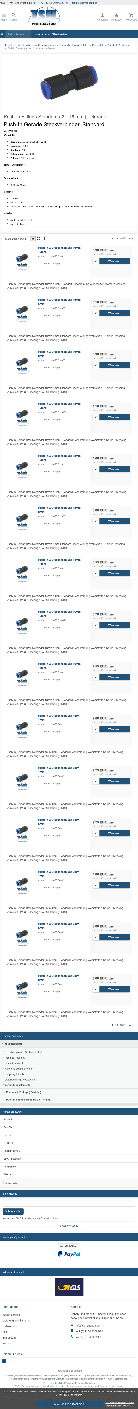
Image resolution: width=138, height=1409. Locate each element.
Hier (57, 1386)
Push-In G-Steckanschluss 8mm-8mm (59, 978)
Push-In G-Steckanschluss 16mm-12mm (59, 614)
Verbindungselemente (17, 1085)
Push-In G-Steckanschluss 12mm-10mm (59, 406)
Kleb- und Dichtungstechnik (19, 1068)
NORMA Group (12, 1151)
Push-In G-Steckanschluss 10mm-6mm (59, 302)
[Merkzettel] (96, 261)
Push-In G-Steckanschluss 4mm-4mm (59, 718)
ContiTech (9, 1127)
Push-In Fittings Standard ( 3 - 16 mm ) (28, 1099)
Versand (112, 254)
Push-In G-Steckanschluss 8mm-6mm (59, 926)
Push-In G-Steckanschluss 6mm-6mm (59, 822)
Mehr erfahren (75, 1394)
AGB (5, 1332)
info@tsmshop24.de (44, 2)
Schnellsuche (13, 1211)
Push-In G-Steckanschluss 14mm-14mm (59, 562)
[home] (3, 34)
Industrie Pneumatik (15, 1057)
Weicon (8, 1174)
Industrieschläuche (15, 1063)
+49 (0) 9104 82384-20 (89, 1331)
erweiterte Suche (69, 1225)
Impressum (9, 1337)
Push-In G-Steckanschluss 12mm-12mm (59, 458)
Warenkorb (114, 261)
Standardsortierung (15, 238)
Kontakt (7, 1343)
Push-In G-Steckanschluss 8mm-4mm (59, 874)
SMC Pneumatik (12, 1158)
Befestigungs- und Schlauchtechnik (24, 1052)
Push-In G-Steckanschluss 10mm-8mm (59, 354)
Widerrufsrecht (11, 1315)
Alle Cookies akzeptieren (69, 1404)
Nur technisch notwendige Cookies (120, 1402)
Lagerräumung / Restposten (50, 34)
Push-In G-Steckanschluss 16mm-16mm (59, 666)
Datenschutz (10, 1326)
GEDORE (9, 1143)
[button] (33, 238)
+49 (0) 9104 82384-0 (88, 1337)
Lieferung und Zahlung (16, 1320)
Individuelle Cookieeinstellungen (119, 1405)
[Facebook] (4, 1362)
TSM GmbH (10, 1166)
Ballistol (8, 1119)
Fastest (7, 1135)
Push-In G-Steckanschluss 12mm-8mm (59, 510)
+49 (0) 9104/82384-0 (13, 2)
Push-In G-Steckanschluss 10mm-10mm (59, 250)
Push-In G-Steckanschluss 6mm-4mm (59, 770)
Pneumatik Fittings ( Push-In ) (23, 1092)
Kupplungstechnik (14, 1074)
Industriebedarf (17, 34)
